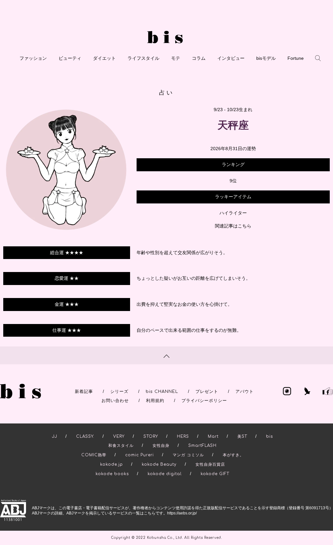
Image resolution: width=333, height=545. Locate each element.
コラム (199, 58)
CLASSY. (85, 436)
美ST (242, 436)
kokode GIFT (215, 474)
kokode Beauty (159, 464)
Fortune (295, 58)
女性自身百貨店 (210, 464)
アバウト (244, 391)
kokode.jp (111, 464)
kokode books (112, 474)
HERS (183, 436)
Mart (213, 436)
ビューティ (70, 58)
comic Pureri (139, 455)
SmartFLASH (202, 445)
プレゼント (206, 391)
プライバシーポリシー (204, 400)
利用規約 (155, 400)
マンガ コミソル (188, 455)
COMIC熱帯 (93, 455)
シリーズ (119, 391)
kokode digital (165, 474)
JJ (54, 436)
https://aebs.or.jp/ (182, 513)
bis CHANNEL (162, 391)
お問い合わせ (115, 400)
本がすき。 (233, 455)
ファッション (33, 58)
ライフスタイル (143, 58)
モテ (175, 58)
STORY (150, 436)
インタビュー (231, 58)
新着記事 (84, 391)
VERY (119, 436)
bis (269, 436)
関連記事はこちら (233, 225)
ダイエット (104, 58)
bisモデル (266, 58)
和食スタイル (121, 445)
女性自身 (161, 445)
